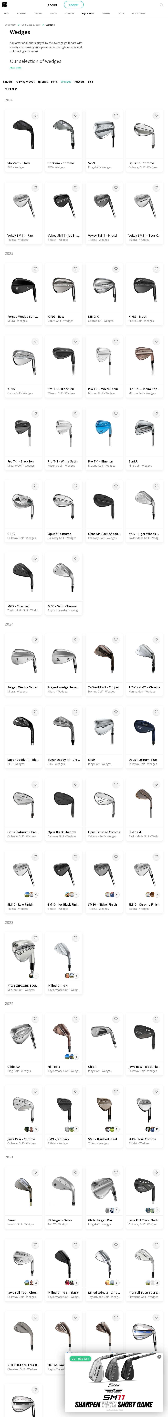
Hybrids (43, 81)
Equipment (10, 24)
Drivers (7, 81)
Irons (54, 81)
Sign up (73, 4)
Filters (12, 89)
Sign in (52, 4)
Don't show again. (114, 1409)
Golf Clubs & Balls (31, 24)
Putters (79, 81)
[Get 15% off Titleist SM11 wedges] (114, 1382)
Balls (91, 81)
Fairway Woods (25, 81)
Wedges (66, 81)
